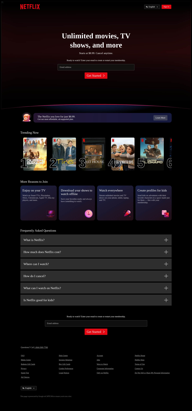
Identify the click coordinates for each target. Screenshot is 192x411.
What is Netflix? (34, 240)
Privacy (24, 369)
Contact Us (139, 369)
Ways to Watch (102, 364)
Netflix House (140, 356)
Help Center (63, 356)
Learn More (160, 118)
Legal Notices (64, 373)
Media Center (26, 360)
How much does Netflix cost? (42, 252)
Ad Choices (25, 377)
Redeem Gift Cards (28, 364)
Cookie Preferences (66, 369)
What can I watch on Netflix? (42, 288)
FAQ (22, 356)
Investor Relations (65, 360)
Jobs (98, 360)
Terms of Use (140, 364)
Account (100, 356)
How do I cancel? (35, 276)
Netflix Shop (139, 360)
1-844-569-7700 (41, 347)
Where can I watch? (36, 264)
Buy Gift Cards (64, 364)
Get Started (94, 75)
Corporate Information (105, 369)
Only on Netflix (103, 373)
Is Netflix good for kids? (39, 300)
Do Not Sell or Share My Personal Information (152, 373)
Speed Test (25, 373)
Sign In (166, 7)
